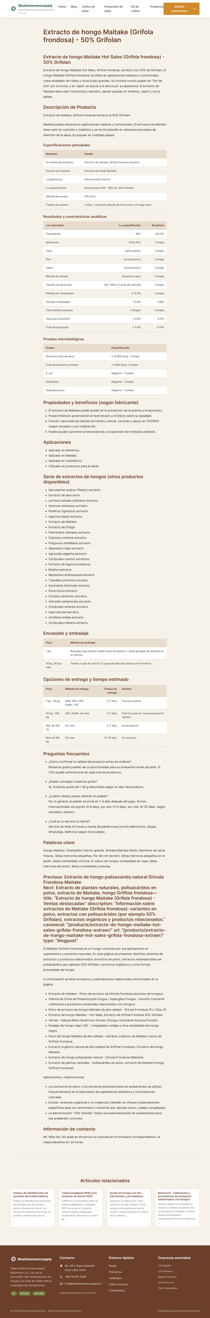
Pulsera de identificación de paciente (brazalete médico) (30, 1194)
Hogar (113, 1265)
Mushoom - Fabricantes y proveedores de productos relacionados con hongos (174, 1196)
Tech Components (168, 1288)
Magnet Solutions (167, 1276)
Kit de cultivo (135, 8)
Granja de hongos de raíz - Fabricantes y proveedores (126, 1194)
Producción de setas (113, 8)
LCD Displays (165, 1271)
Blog (74, 6)
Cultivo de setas (88, 8)
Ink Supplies (164, 1265)
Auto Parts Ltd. (166, 1282)
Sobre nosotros (118, 1284)
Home (62, 6)
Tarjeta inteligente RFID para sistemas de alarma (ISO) (79, 1194)
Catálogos (115, 1278)
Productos (157, 6)
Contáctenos (117, 1290)
